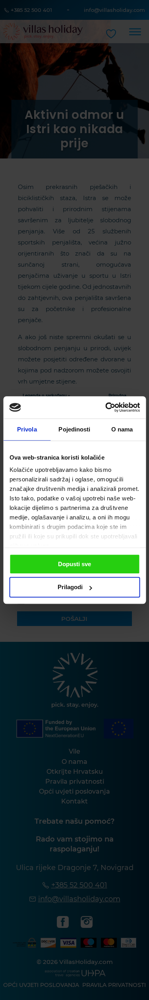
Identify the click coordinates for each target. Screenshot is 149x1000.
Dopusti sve (74, 564)
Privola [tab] (27, 429)
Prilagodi (70, 587)
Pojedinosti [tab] (74, 429)
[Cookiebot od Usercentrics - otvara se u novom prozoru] (106, 407)
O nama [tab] (122, 429)
